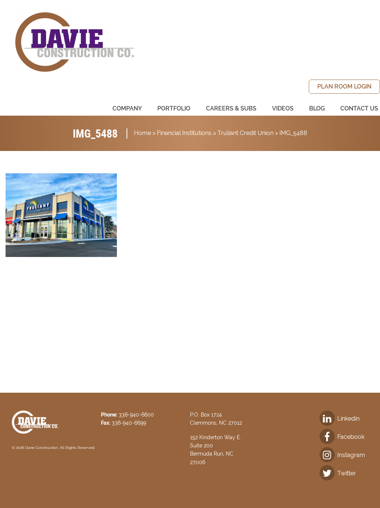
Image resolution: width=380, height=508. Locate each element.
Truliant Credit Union (245, 132)
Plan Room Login (344, 86)
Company (127, 108)
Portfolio (173, 108)
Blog (317, 108)
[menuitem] (344, 87)
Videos (283, 108)
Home (142, 132)
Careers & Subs (231, 108)
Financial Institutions (184, 132)
